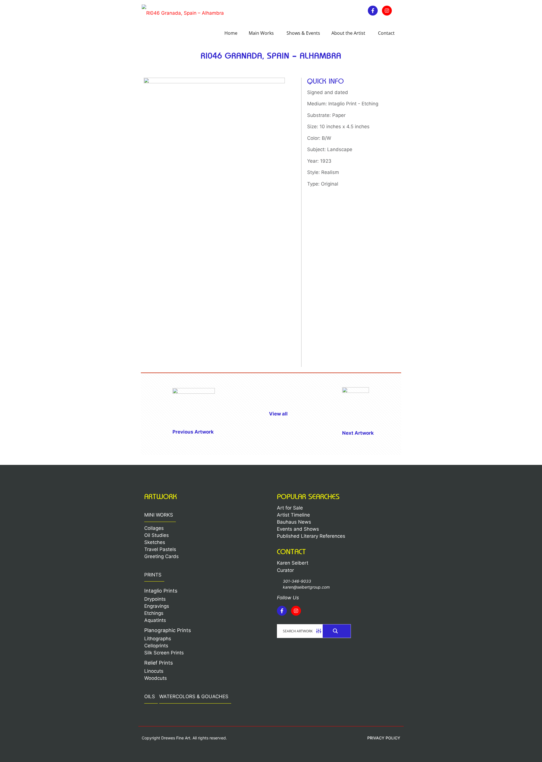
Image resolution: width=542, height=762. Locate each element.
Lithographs (157, 638)
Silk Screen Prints (164, 653)
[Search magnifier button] (337, 631)
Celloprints (156, 645)
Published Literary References (311, 536)
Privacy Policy (383, 737)
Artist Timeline (293, 515)
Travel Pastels (160, 549)
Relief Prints (158, 663)
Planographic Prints (167, 630)
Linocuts (153, 671)
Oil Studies (156, 535)
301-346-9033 (297, 581)
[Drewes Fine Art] (183, 12)
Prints (152, 575)
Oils (149, 696)
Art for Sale (290, 508)
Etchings (153, 613)
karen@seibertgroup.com (306, 587)
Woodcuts (155, 678)
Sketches (154, 542)
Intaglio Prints (160, 591)
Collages (154, 528)
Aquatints (155, 620)
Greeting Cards (161, 556)
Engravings (156, 606)
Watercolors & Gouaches (193, 696)
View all (278, 414)
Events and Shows (298, 529)
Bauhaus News (294, 522)
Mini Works (158, 515)
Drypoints (155, 599)
